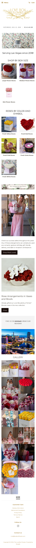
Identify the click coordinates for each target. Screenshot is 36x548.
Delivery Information (18, 508)
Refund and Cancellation (18, 510)
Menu (6, 2)
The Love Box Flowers (20, 542)
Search (18, 517)
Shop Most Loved (9, 252)
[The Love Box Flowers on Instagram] (18, 526)
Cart (33, 2)
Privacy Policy (18, 512)
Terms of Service (18, 515)
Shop (5, 310)
